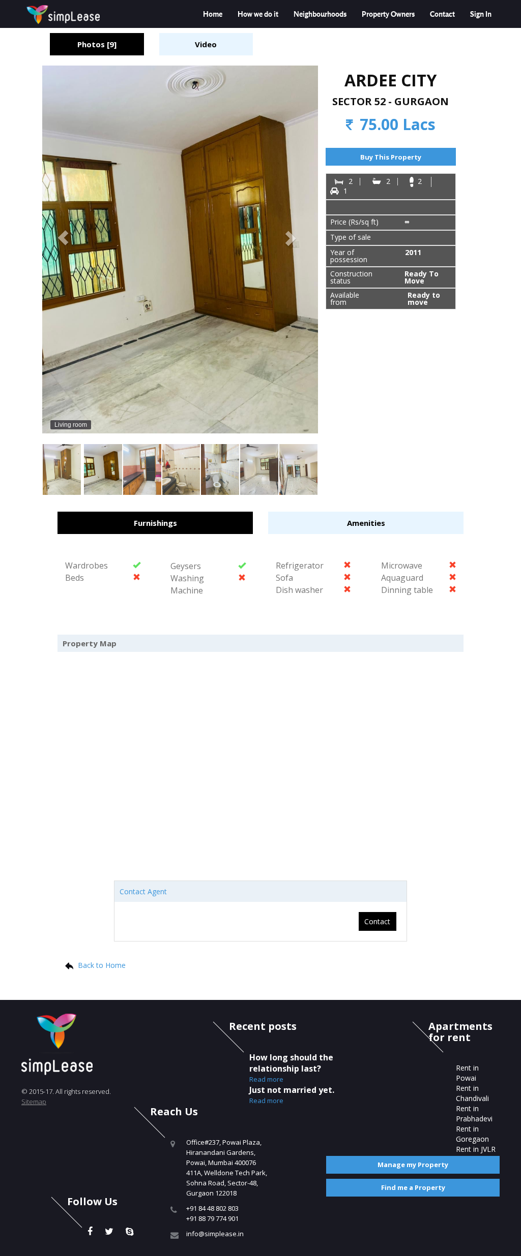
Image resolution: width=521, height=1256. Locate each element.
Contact (442, 14)
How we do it (258, 14)
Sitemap (33, 1101)
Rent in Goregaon (472, 1134)
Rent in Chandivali (472, 1093)
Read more (266, 1079)
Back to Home (102, 965)
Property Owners (388, 14)
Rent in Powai (467, 1073)
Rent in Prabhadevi (474, 1113)
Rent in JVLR (476, 1149)
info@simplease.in (215, 1233)
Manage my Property (413, 1164)
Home (212, 14)
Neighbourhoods (320, 14)
